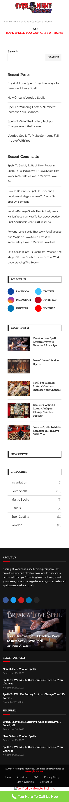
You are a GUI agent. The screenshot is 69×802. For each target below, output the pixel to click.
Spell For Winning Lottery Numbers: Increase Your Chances (47, 386)
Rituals (36, 508)
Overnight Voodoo (34, 771)
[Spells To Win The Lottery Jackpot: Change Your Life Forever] (19, 410)
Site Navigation (25, 781)
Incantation (36, 482)
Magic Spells (36, 499)
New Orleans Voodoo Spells (26, 97)
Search (13, 51)
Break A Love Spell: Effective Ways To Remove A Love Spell (46, 342)
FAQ (35, 777)
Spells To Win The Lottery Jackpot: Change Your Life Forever (44, 410)
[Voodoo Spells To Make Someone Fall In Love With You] (19, 432)
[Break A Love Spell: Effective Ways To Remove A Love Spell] (19, 344)
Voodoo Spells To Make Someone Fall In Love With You (47, 431)
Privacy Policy (52, 777)
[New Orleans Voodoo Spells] (19, 366)
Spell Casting (36, 516)
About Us (22, 777)
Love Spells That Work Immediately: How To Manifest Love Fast (33, 176)
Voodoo (36, 525)
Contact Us (46, 781)
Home (7, 21)
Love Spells (36, 491)
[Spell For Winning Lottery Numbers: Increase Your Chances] (19, 388)
